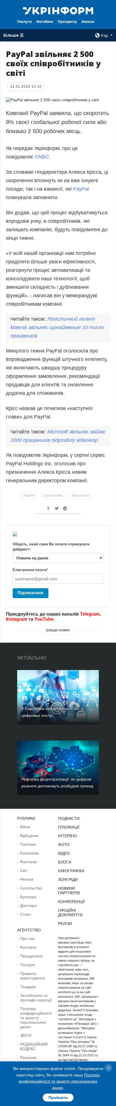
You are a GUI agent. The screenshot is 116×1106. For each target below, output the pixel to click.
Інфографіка (71, 871)
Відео (64, 853)
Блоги (64, 862)
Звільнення (81, 495)
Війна (25, 827)
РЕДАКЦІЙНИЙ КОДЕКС (34, 1046)
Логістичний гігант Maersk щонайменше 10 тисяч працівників (57, 327)
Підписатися (30, 592)
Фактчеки (28, 862)
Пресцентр (67, 21)
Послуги (24, 21)
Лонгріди (68, 879)
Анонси (87, 21)
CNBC (42, 157)
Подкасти (68, 818)
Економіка (29, 853)
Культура (28, 897)
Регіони (27, 879)
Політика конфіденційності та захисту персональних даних (36, 1017)
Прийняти (58, 1097)
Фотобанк (44, 21)
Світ (23, 870)
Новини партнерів (69, 890)
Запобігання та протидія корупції (36, 997)
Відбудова (29, 835)
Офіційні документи (70, 912)
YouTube (43, 619)
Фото (64, 844)
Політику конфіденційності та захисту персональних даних (59, 1081)
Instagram (16, 619)
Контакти (28, 947)
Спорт (25, 914)
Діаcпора (28, 905)
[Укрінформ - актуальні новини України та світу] (58, 10)
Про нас (27, 938)
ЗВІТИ (25, 1035)
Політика (28, 844)
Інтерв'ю (67, 836)
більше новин (58, 630)
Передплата (31, 956)
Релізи (65, 923)
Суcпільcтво (31, 888)
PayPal (81, 189)
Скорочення (53, 495)
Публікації (68, 827)
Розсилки (28, 1057)
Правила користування (32, 975)
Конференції (71, 901)
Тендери (28, 986)
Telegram (90, 614)
